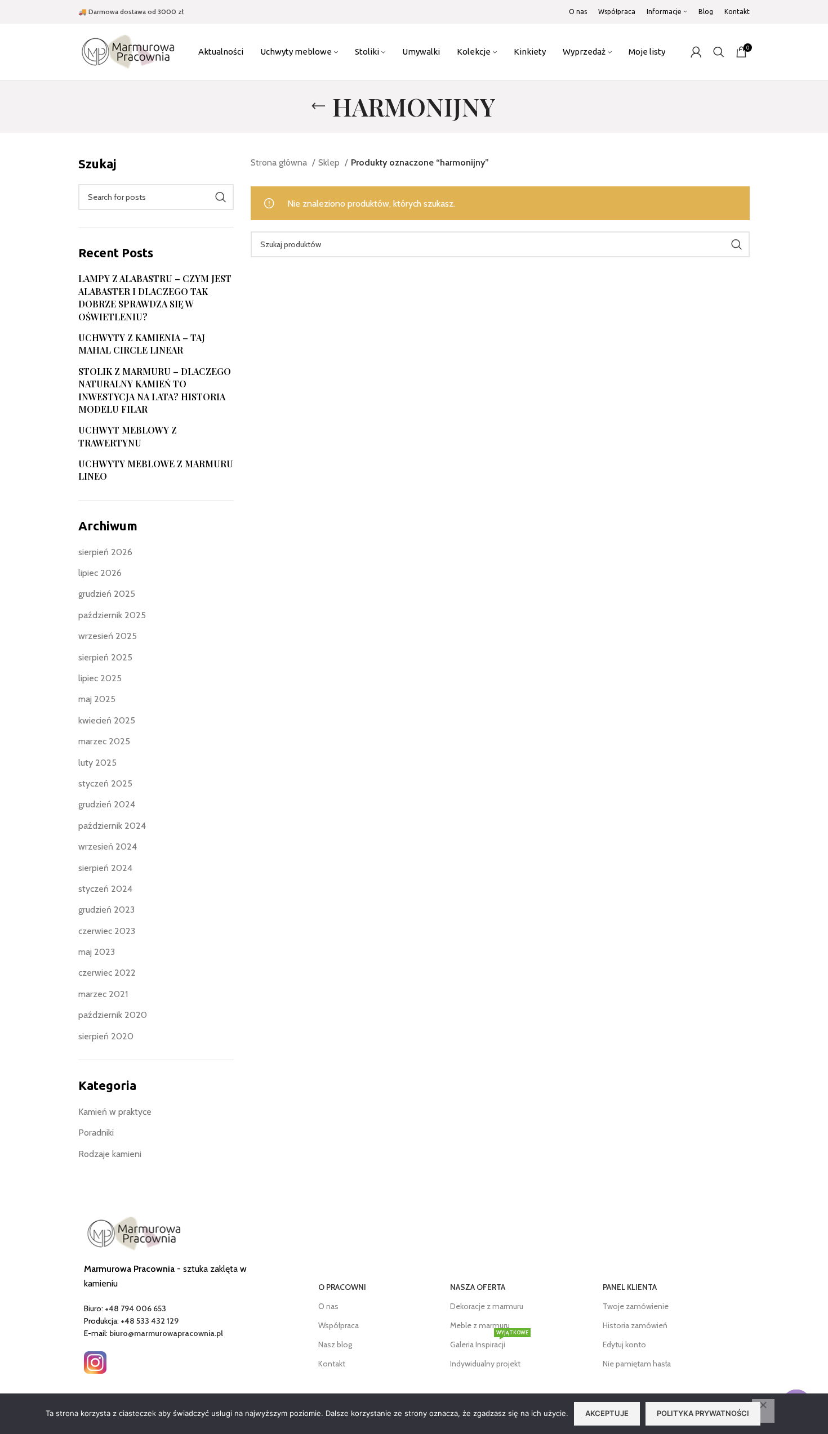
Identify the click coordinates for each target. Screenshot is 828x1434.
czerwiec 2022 (107, 972)
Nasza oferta (477, 1287)
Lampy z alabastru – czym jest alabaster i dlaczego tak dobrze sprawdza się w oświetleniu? (155, 297)
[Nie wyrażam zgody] (763, 1411)
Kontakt (331, 1364)
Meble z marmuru (480, 1325)
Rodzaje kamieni (109, 1154)
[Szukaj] (718, 52)
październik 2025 (112, 615)
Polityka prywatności (703, 1413)
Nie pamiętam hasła (637, 1364)
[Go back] (318, 106)
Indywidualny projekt (485, 1364)
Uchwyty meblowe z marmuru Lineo (155, 470)
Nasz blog (335, 1344)
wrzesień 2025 (107, 636)
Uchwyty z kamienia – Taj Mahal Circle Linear (141, 344)
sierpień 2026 (105, 552)
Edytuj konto (624, 1344)
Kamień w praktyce (115, 1111)
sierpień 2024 (105, 868)
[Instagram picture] (95, 1362)
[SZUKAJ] (221, 197)
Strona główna (280, 162)
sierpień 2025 (105, 657)
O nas (328, 1306)
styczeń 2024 (105, 888)
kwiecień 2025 (106, 720)
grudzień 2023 (106, 909)
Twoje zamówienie (636, 1306)
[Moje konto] (696, 52)
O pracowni (342, 1287)
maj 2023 (96, 951)
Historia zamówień (635, 1325)
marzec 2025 (104, 741)
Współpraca (338, 1325)
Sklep (330, 162)
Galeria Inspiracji (489, 1342)
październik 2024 (112, 825)
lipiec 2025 (100, 678)
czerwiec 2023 (106, 931)
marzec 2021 (103, 994)
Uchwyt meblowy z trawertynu (127, 436)
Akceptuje (607, 1413)
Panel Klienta (630, 1287)
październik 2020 (112, 1014)
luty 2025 (97, 762)
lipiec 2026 (100, 573)
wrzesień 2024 (107, 846)
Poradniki (96, 1132)
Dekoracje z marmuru (486, 1306)
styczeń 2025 (105, 783)
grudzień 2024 (106, 804)
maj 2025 (96, 699)
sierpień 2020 (105, 1036)
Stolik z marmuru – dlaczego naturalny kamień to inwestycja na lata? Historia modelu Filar (154, 390)
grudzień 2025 (106, 593)
